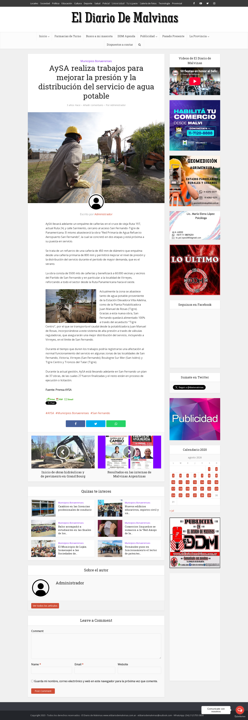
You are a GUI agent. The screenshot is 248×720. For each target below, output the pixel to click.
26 (187, 495)
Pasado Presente (173, 36)
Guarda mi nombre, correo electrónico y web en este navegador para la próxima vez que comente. (96, 681)
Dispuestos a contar (120, 44)
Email (79, 664)
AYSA (51, 413)
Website (123, 664)
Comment (37, 631)
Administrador (118, 105)
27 (195, 495)
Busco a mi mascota (99, 36)
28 (202, 495)
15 (209, 482)
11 (180, 482)
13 (195, 482)
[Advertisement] (195, 626)
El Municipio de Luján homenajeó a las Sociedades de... (72, 550)
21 (202, 488)
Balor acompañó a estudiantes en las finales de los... (74, 530)
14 (202, 482)
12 (187, 482)
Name (36, 664)
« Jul (172, 510)
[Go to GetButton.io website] (240, 716)
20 (195, 488)
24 (173, 495)
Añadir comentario (93, 105)
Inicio (43, 36)
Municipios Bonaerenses (96, 61)
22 (209, 488)
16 (216, 482)
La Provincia (198, 36)
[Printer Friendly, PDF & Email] (60, 399)
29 (209, 495)
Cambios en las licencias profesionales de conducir (75, 508)
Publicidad (147, 36)
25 (180, 495)
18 (180, 488)
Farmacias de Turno (67, 36)
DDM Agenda (126, 36)
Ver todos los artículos (45, 605)
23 (216, 488)
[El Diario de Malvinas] (124, 17)
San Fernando (101, 413)
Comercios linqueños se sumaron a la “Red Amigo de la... (141, 530)
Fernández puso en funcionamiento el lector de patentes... (141, 550)
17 (173, 488)
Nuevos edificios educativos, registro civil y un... (142, 510)
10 (173, 482)
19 (187, 488)
